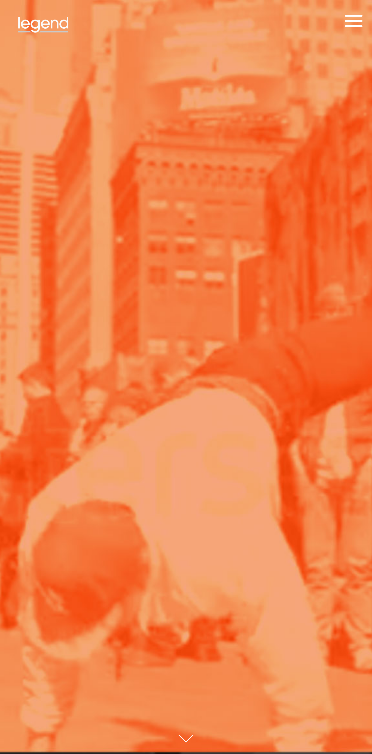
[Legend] (43, 37)
